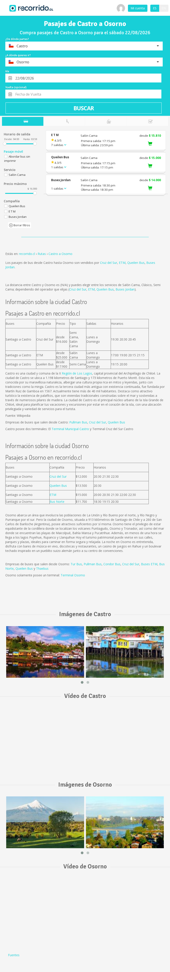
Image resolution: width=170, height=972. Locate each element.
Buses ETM (149, 564)
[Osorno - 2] (125, 822)
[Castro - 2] (125, 652)
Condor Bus (111, 564)
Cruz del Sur (108, 263)
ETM (122, 263)
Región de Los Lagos (77, 373)
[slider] (4, 143)
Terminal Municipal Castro (70, 429)
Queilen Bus (136, 263)
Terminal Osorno (73, 575)
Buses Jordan (125, 289)
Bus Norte (57, 501)
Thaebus (42, 568)
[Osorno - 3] (45, 822)
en (164, 8)
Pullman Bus (78, 422)
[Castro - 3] (45, 652)
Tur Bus (76, 564)
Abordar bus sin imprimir (17, 158)
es (154, 8)
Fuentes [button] (13, 955)
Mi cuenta (138, 8)
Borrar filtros (21, 225)
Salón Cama (17, 175)
